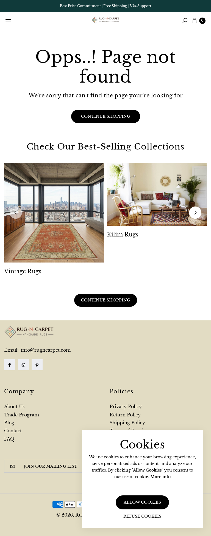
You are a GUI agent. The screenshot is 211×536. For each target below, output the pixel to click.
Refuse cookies (142, 516)
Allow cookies (142, 502)
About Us (14, 406)
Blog (9, 422)
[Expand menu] (8, 21)
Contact (13, 430)
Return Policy (125, 414)
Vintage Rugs (22, 271)
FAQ (9, 439)
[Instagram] (23, 364)
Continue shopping (105, 116)
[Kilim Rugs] (157, 194)
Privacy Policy (126, 406)
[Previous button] (16, 212)
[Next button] (195, 212)
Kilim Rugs (122, 234)
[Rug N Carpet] (105, 20)
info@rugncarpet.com (45, 350)
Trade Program (21, 414)
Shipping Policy (127, 422)
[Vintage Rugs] (54, 213)
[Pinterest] (37, 364)
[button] (185, 21)
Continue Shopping (105, 300)
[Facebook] (9, 364)
